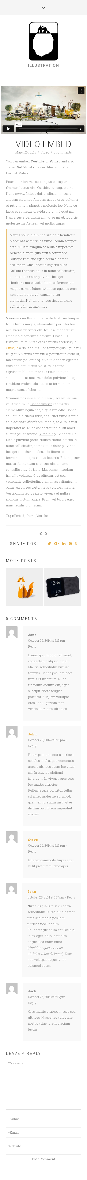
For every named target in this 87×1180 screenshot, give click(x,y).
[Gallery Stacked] (46, 534)
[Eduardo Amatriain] (43, 41)
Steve (33, 839)
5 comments (63, 152)
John (32, 734)
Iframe (30, 516)
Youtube (42, 516)
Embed (19, 516)
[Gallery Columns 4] (40, 534)
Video (45, 152)
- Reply (70, 897)
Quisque (12, 348)
